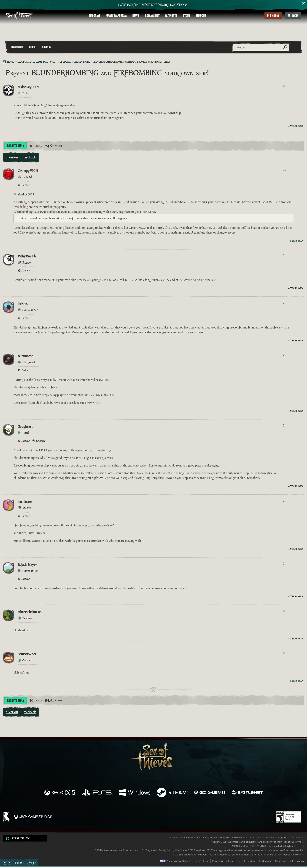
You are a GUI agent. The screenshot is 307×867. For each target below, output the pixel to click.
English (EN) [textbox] (21, 838)
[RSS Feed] (5, 61)
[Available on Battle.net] (247, 793)
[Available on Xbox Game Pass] (210, 793)
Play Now (273, 16)
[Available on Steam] (172, 793)
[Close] (304, 3)
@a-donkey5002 (24, 194)
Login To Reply (15, 146)
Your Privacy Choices (179, 861)
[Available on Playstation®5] (97, 793)
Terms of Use (201, 861)
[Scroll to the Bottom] (33, 863)
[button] (25, 838)
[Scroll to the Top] (5, 863)
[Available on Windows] (135, 793)
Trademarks (265, 861)
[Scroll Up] (9, 863)
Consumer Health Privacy (289, 861)
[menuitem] (94, 15)
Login (295, 16)
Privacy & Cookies (222, 861)
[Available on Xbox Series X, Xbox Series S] (60, 793)
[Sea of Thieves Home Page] (19, 15)
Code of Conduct (246, 861)
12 (284, 169)
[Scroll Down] (29, 863)
